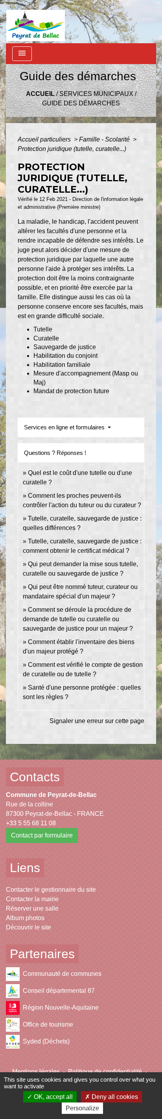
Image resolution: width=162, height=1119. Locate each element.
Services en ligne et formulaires (65, 427)
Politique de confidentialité (105, 1071)
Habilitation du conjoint (65, 355)
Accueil (40, 93)
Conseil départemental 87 (59, 990)
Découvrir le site (28, 927)
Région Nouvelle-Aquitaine (61, 1007)
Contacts (35, 777)
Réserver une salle (32, 908)
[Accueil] (35, 21)
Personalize (82, 1108)
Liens (25, 868)
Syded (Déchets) (46, 1041)
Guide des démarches (81, 103)
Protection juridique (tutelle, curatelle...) (72, 148)
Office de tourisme (48, 1024)
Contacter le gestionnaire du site (51, 889)
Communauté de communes (62, 973)
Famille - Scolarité (105, 139)
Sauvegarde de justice (64, 347)
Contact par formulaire (42, 835)
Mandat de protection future (71, 391)
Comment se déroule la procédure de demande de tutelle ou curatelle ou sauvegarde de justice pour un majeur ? (78, 619)
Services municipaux (96, 93)
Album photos (25, 918)
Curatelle (46, 338)
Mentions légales (36, 1071)
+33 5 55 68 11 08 (31, 823)
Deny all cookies (114, 1096)
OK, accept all (52, 1096)
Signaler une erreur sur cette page (97, 721)
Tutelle (42, 329)
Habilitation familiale (61, 364)
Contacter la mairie (32, 899)
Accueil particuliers (45, 139)
